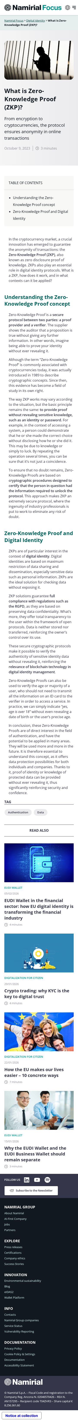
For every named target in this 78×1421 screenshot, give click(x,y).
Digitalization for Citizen (23, 978)
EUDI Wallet (13, 888)
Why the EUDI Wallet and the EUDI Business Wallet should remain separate (35, 1154)
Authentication (18, 812)
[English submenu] (67, 7)
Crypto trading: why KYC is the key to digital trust (36, 993)
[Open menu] (74, 7)
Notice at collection (21, 1415)
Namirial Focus (13, 20)
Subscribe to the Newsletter (34, 1190)
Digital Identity (35, 20)
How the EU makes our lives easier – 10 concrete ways (34, 1072)
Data (40, 812)
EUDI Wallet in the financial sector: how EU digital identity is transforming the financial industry (38, 909)
